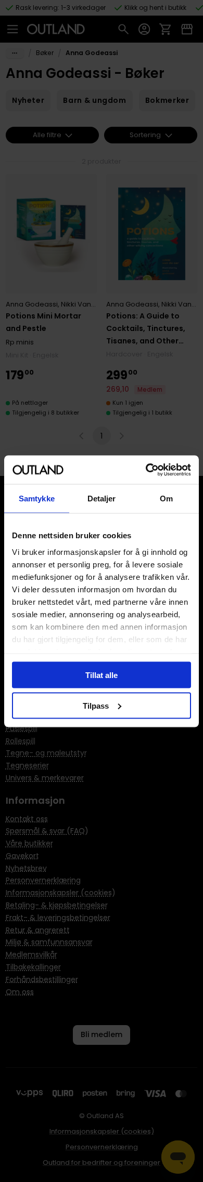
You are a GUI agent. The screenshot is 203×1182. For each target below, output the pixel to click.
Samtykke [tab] (37, 498)
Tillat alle (101, 675)
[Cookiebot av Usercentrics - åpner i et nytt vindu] (146, 469)
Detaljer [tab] (101, 498)
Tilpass (96, 705)
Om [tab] (166, 498)
